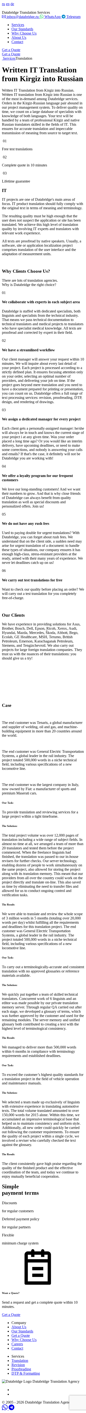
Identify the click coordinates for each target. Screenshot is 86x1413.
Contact (17, 42)
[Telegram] (11, 1409)
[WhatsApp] (5, 1409)
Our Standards (22, 29)
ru (3, 4)
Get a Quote (11, 50)
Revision (18, 1365)
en (8, 4)
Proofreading (21, 1369)
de (12, 4)
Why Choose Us (24, 33)
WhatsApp (52, 17)
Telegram (73, 17)
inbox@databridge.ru (23, 17)
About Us (18, 38)
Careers (17, 1344)
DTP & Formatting (25, 1373)
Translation (19, 1361)
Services (17, 25)
